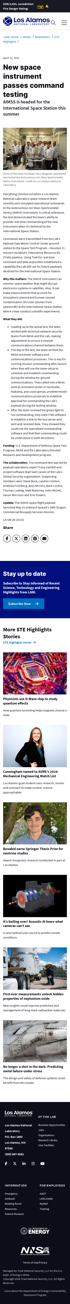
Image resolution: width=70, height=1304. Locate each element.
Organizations (46, 1135)
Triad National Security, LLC (33, 1271)
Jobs (41, 1130)
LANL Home (11, 37)
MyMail (44, 1203)
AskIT (43, 1193)
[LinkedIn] (26, 538)
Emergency (11, 1193)
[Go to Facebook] (6, 1163)
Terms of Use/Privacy (35, 1262)
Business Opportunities (51, 1125)
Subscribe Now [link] (19, 603)
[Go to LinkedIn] (23, 1163)
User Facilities (46, 1145)
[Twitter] (16, 538)
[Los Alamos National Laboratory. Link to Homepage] (26, 21)
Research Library (48, 1140)
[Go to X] (15, 1163)
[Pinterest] (35, 538)
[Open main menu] (64, 23)
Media (27, 37)
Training (44, 1209)
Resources (11, 1209)
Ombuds (10, 1198)
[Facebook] (7, 538)
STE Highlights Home (17, 642)
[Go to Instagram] (33, 1163)
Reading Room (13, 1203)
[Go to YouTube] (42, 1163)
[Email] (44, 538)
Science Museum (14, 1214)
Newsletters (42, 37)
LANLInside (46, 1198)
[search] (53, 22)
